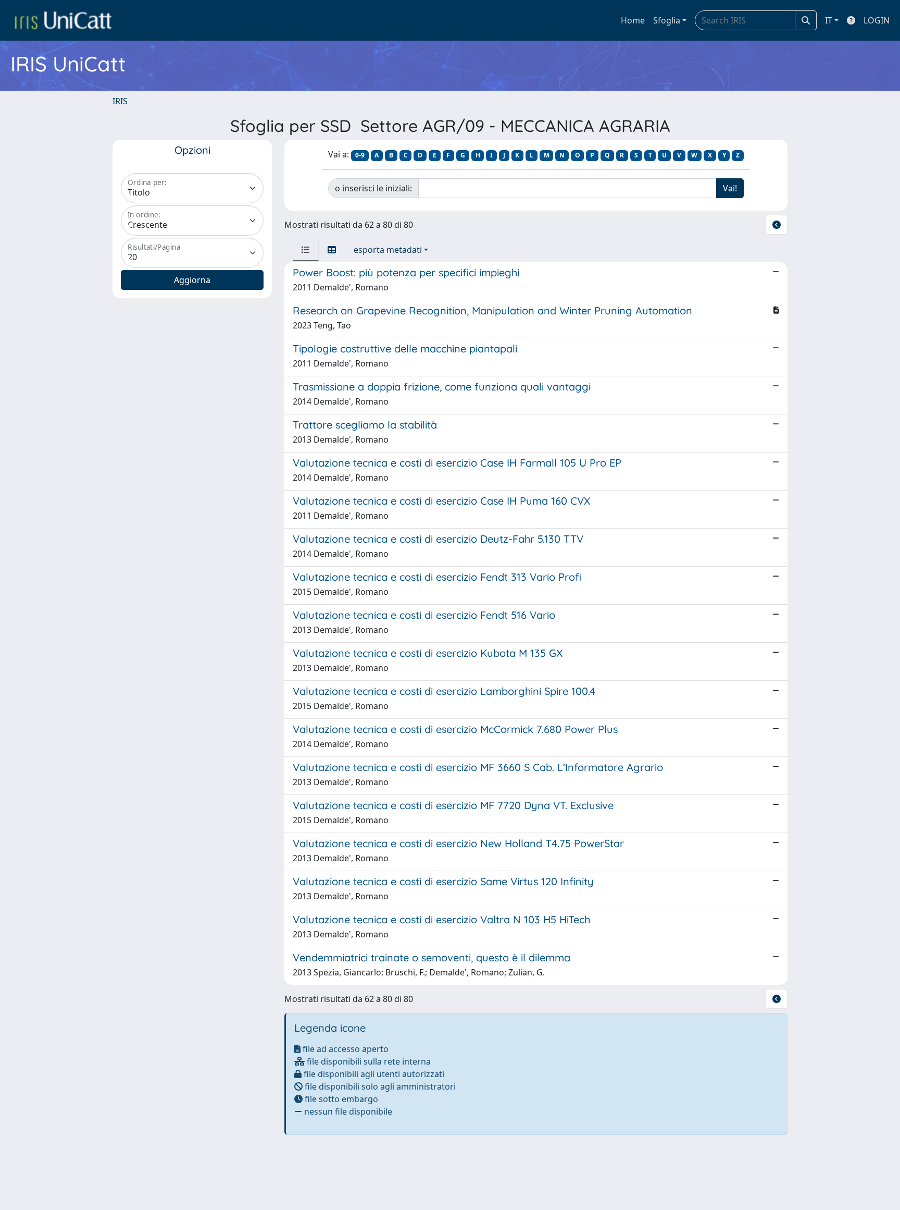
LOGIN (877, 20)
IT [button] (828, 20)
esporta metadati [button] (388, 249)
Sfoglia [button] (666, 20)
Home (633, 20)
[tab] (306, 250)
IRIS (120, 101)
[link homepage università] (63, 20)
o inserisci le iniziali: (373, 188)
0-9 (360, 155)
